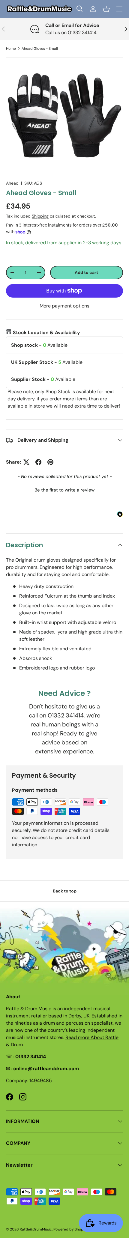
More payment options (64, 306)
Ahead (12, 183)
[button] (106, 9)
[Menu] (119, 9)
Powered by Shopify (70, 1229)
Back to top (64, 891)
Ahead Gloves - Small (40, 48)
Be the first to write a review (64, 490)
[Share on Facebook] (38, 462)
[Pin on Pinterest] (50, 462)
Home (11, 48)
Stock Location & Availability (46, 332)
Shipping (40, 216)
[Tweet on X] (26, 462)
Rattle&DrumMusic (36, 1229)
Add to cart (86, 272)
